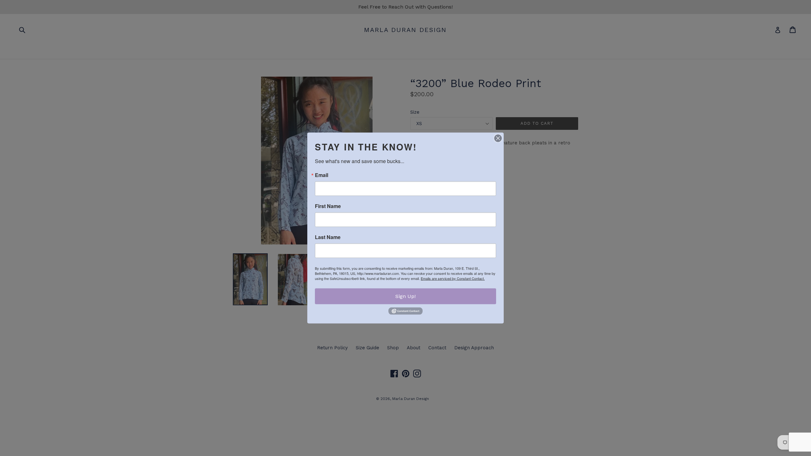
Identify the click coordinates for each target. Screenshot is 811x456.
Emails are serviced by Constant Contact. (453, 278)
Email (321, 175)
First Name (328, 206)
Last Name (328, 237)
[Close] (498, 138)
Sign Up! (405, 296)
